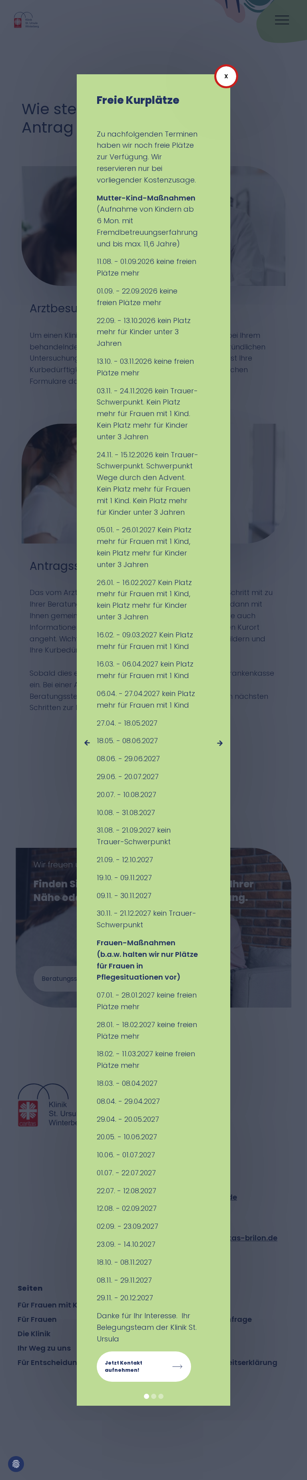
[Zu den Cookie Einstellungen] (16, 1464)
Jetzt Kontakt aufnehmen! (123, 1366)
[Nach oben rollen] (289, 1462)
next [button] (220, 743)
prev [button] (87, 743)
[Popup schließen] (226, 76)
